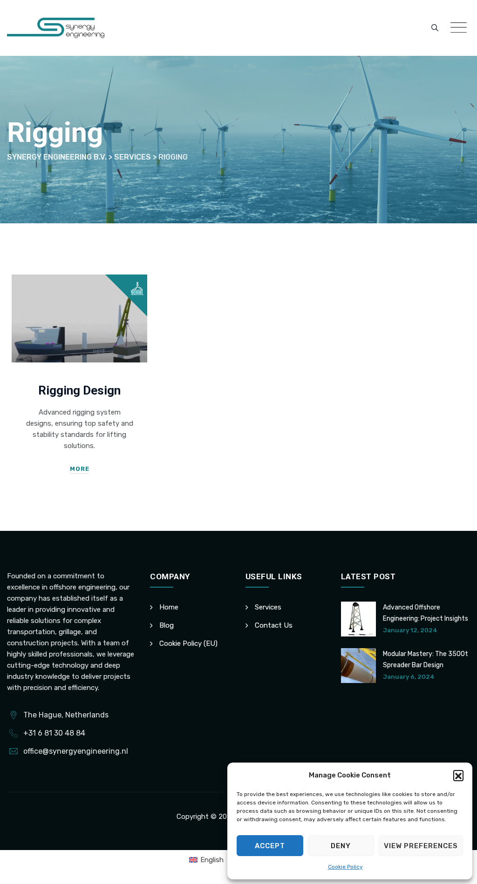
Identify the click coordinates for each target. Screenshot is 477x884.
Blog (166, 625)
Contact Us (274, 625)
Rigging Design (79, 390)
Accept (270, 846)
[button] (458, 775)
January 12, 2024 (410, 630)
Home (168, 607)
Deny (341, 846)
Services (268, 607)
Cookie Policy (345, 867)
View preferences (421, 846)
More (79, 468)
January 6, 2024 (409, 676)
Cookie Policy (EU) (188, 643)
